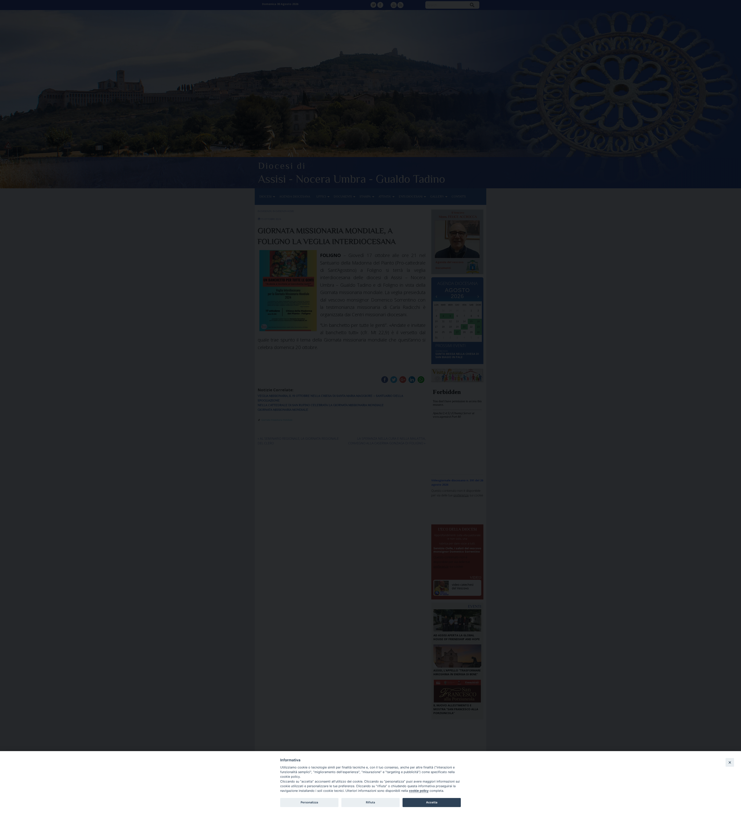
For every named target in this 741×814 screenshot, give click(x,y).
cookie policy (419, 791)
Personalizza (309, 802)
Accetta (431, 802)
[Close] (730, 762)
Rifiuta (370, 802)
